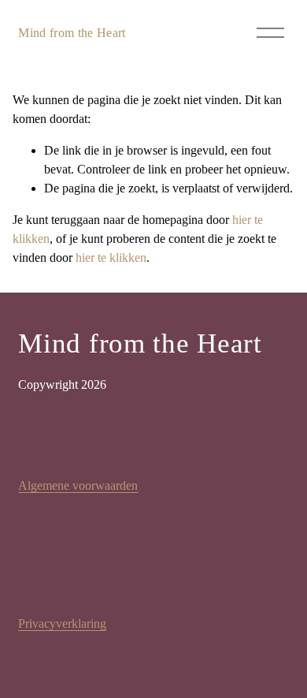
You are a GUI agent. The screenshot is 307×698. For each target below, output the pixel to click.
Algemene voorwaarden (78, 485)
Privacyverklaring (62, 623)
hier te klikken (111, 257)
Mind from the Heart (71, 32)
